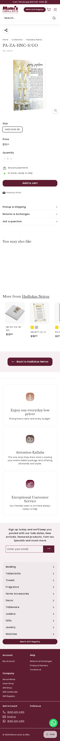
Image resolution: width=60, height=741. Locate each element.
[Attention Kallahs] (30, 439)
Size (5, 123)
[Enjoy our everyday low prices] (30, 397)
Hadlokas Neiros (34, 39)
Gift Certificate (10, 691)
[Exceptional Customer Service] (30, 484)
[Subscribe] (48, 549)
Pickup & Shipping (14, 207)
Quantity (8, 152)
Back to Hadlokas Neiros (32, 361)
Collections (17, 39)
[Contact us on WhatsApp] (53, 723)
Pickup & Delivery (39, 665)
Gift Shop (7, 687)
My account (9, 661)
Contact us (35, 669)
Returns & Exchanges (16, 214)
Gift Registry (9, 696)
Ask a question (12, 221)
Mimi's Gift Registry (34, 9)
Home (5, 39)
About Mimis (9, 679)
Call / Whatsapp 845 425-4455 (29, 2)
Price (6, 139)
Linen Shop (8, 683)
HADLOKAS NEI (12, 129)
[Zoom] (55, 110)
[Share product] (6, 30)
